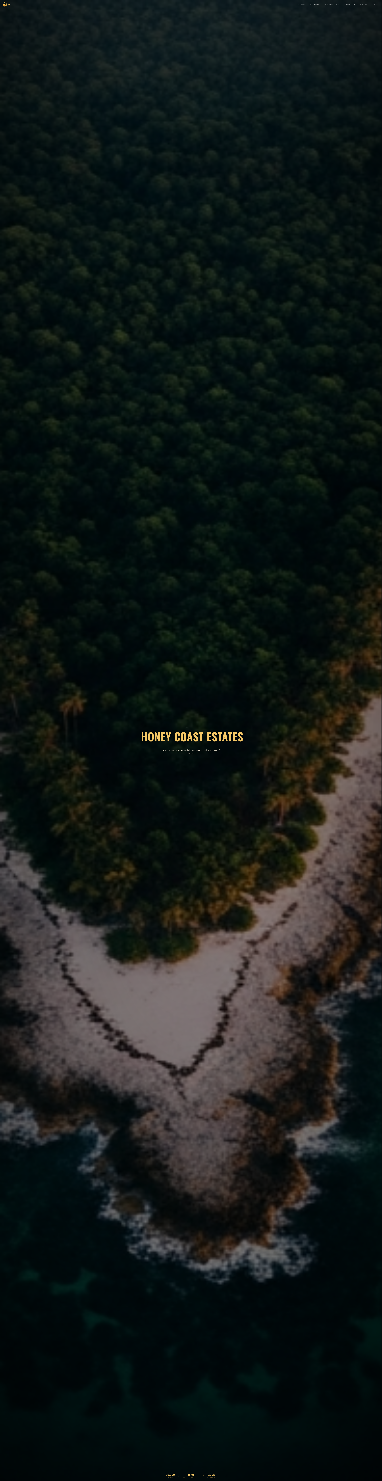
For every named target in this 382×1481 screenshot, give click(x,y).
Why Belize (315, 4)
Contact (376, 4)
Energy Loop (351, 4)
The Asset (302, 4)
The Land (364, 4)
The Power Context (333, 4)
